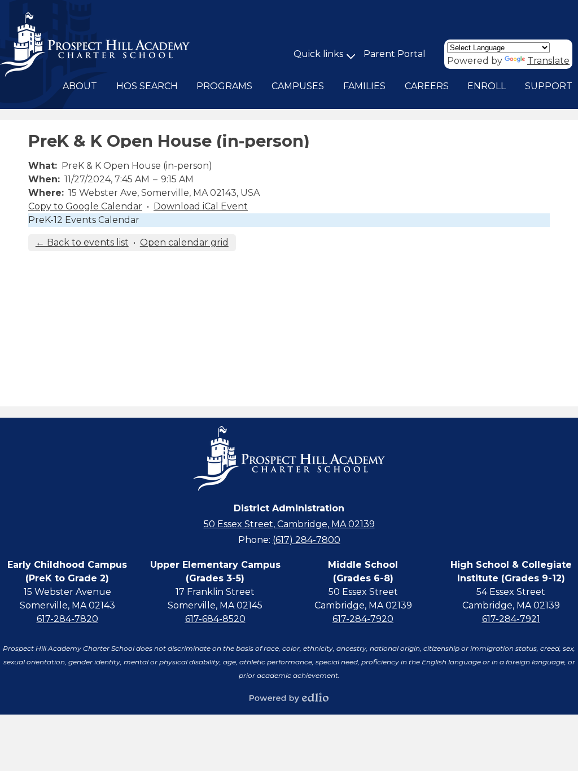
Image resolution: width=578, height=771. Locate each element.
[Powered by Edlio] (289, 697)
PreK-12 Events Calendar (83, 219)
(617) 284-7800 (306, 540)
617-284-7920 (362, 619)
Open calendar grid (184, 242)
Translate (548, 60)
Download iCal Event (201, 206)
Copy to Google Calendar (85, 206)
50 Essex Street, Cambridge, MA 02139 (289, 524)
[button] (80, 86)
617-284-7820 (67, 619)
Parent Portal (395, 54)
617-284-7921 (511, 619)
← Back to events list (82, 242)
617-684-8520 (215, 619)
